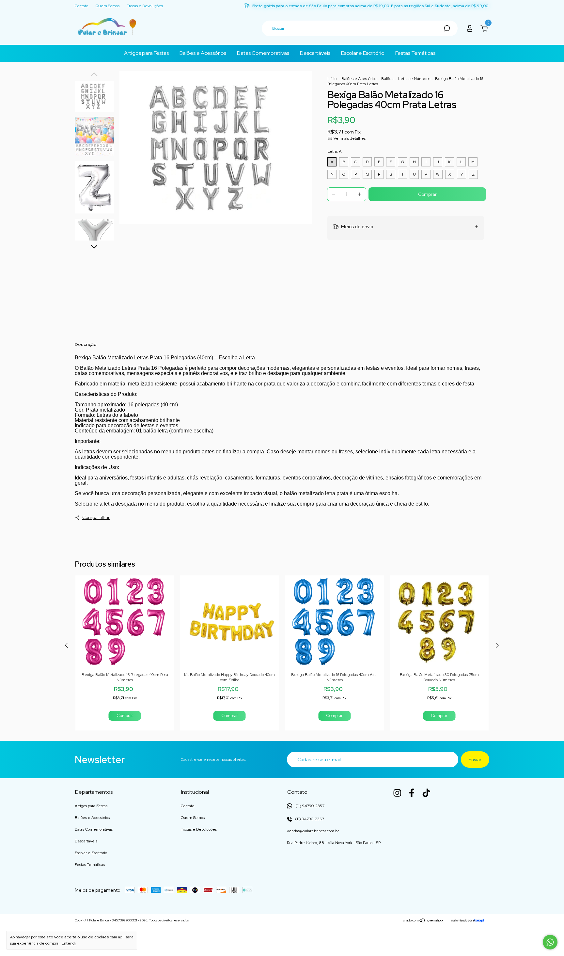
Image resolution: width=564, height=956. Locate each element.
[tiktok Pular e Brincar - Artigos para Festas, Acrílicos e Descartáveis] (426, 793)
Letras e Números (414, 78)
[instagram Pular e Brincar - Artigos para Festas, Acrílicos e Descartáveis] (397, 793)
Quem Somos (107, 6)
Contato (81, 6)
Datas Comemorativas (263, 53)
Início (332, 78)
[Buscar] (446, 28)
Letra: (334, 151)
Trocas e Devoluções (145, 6)
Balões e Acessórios (203, 53)
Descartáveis (315, 53)
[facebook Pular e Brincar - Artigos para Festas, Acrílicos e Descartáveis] (411, 793)
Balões (387, 78)
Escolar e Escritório (362, 53)
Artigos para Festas (146, 53)
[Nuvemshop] (423, 921)
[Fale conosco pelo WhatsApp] (550, 942)
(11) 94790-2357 (309, 819)
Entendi (69, 943)
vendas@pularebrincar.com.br (313, 831)
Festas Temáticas (415, 53)
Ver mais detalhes (349, 138)
